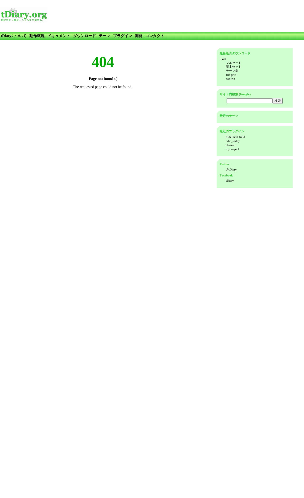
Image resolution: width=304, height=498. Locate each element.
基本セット (233, 66)
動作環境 (37, 36)
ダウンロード (84, 36)
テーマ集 (232, 70)
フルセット (233, 63)
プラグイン (122, 36)
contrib (230, 79)
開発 (138, 36)
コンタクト (154, 36)
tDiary (230, 180)
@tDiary (231, 169)
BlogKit (231, 74)
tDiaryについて (14, 36)
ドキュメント (59, 36)
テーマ (104, 36)
